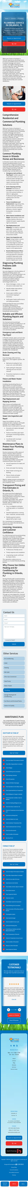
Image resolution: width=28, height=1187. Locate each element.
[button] (23, 1183)
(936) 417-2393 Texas (14, 1130)
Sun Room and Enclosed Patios (13, 701)
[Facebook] (14, 1046)
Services (14, 1067)
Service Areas (14, 1069)
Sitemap (14, 1175)
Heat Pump (7, 681)
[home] (13, 5)
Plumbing (7, 690)
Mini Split (6, 672)
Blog (14, 1063)
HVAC (5, 663)
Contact (14, 1060)
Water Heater (8, 686)
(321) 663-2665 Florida (14, 1128)
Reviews (14, 1065)
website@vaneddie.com (14, 1132)
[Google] (11, 1046)
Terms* (13, 640)
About (14, 1058)
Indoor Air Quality (9, 705)
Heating (6, 667)
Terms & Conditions (14, 1170)
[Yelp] (17, 1046)
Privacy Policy (14, 1167)
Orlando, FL (14, 1113)
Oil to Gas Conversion (10, 677)
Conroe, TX (14, 1115)
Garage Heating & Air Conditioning (10, 695)
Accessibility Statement (14, 1172)
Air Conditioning (8, 658)
